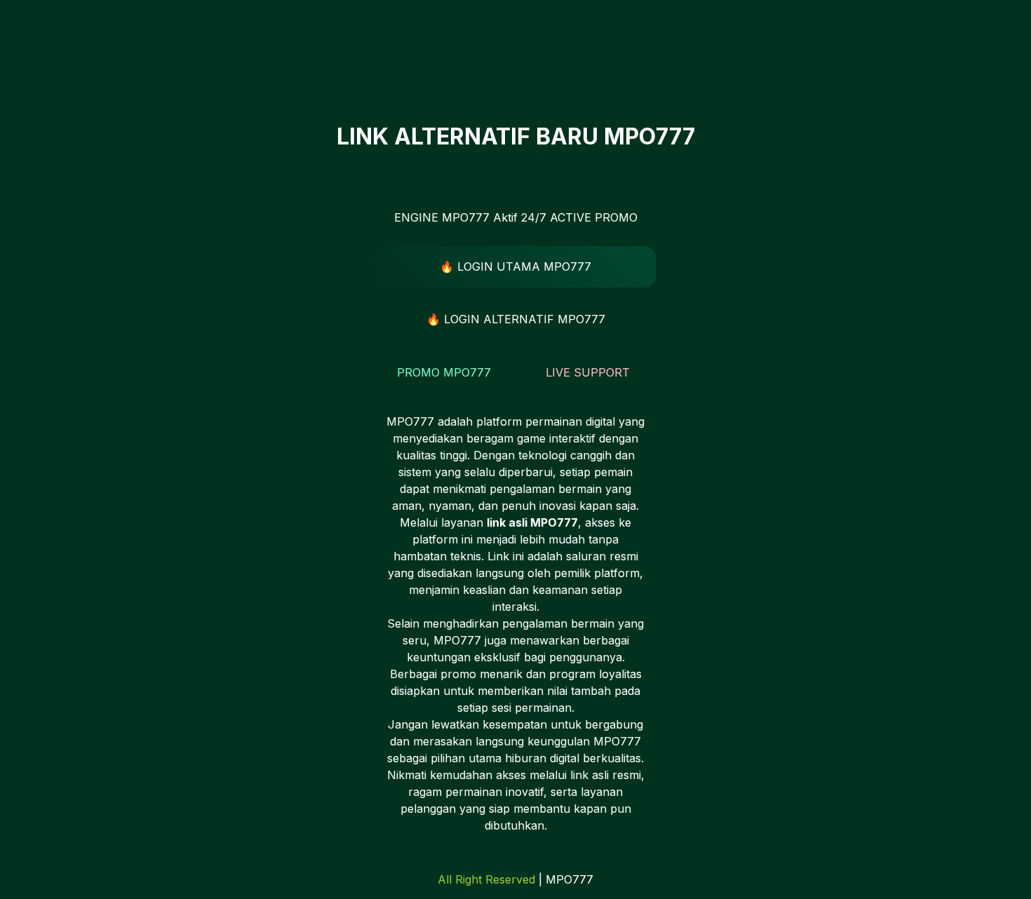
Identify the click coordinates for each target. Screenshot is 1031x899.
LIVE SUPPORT (588, 372)
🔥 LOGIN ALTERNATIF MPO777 (515, 319)
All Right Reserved (486, 879)
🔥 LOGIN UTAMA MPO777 (515, 266)
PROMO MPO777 (444, 372)
